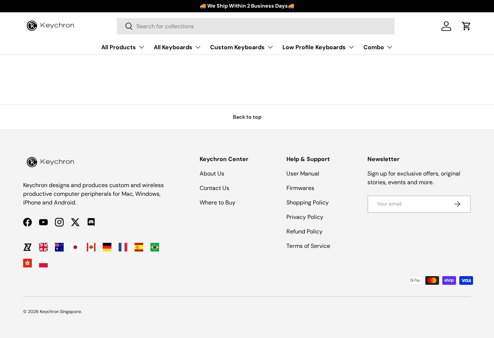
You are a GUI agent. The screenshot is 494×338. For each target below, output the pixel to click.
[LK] (27, 247)
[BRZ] (155, 247)
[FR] (123, 247)
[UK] (43, 247)
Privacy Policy (304, 217)
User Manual (302, 173)
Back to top (247, 117)
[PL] (43, 263)
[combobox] (256, 26)
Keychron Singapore (60, 311)
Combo (373, 47)
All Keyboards (173, 47)
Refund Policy (304, 231)
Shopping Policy (307, 202)
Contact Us (214, 188)
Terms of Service (308, 246)
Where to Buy (217, 202)
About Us (212, 173)
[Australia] (59, 247)
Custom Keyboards (237, 47)
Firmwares (300, 188)
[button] (466, 26)
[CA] (91, 247)
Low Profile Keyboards (314, 47)
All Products (118, 47)
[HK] (27, 263)
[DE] (107, 247)
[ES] (139, 247)
